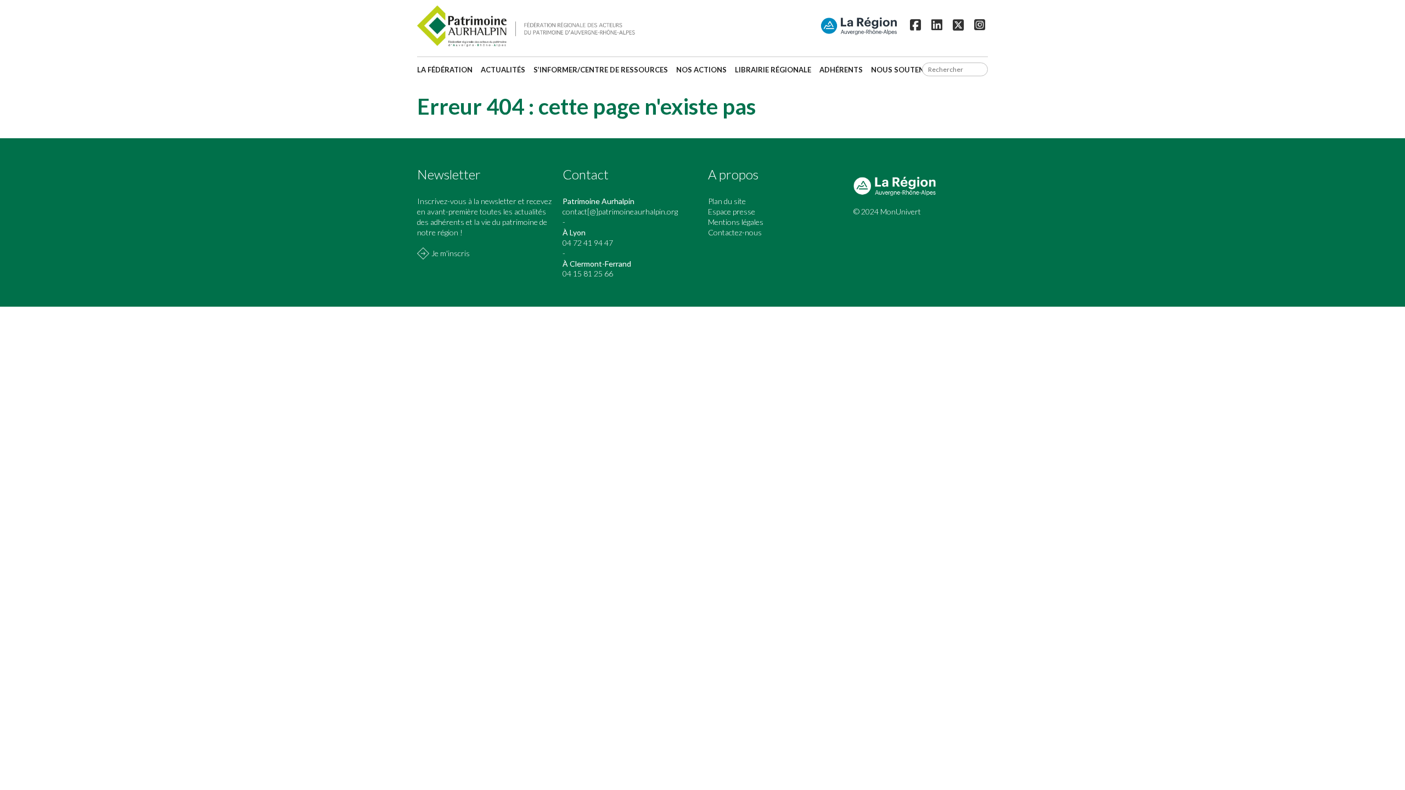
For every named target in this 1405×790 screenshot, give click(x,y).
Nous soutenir (901, 69)
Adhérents (841, 69)
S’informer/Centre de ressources (600, 69)
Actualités (503, 69)
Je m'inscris (450, 253)
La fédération (445, 69)
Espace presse (731, 211)
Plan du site (727, 201)
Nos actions (701, 69)
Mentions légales (735, 222)
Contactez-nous (735, 232)
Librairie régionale (773, 69)
